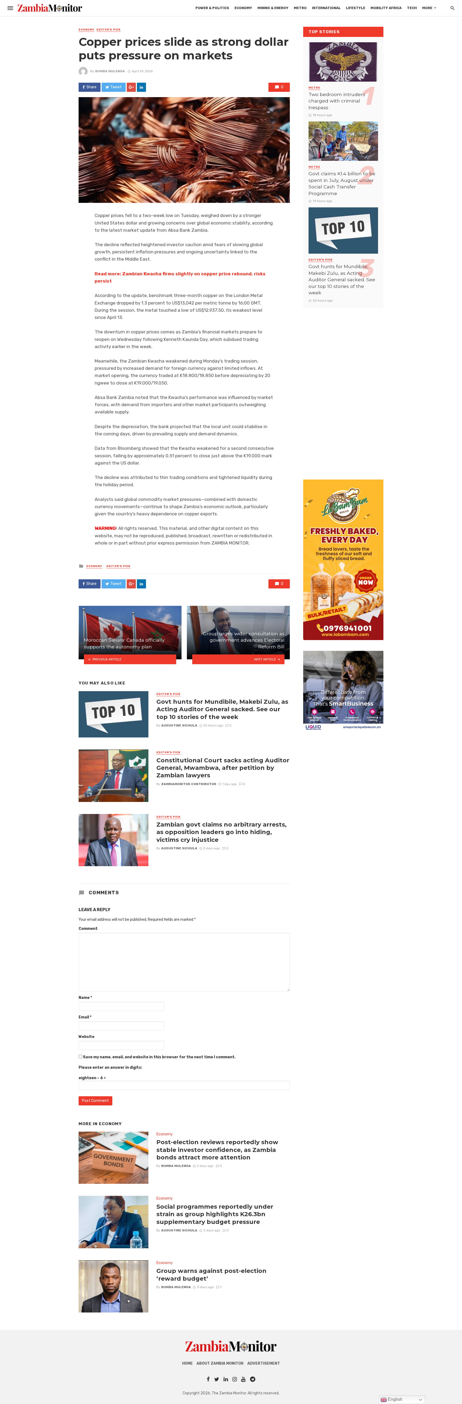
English (394, 1399)
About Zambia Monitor (220, 1363)
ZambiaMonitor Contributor (188, 784)
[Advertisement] (343, 388)
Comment (88, 928)
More (427, 8)
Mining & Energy (272, 8)
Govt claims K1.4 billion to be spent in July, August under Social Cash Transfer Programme (342, 183)
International (326, 8)
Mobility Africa (386, 8)
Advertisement (263, 1363)
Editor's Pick (109, 29)
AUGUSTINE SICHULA (179, 725)
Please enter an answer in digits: (110, 1067)
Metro (300, 8)
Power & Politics (212, 8)
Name (85, 997)
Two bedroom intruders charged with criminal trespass (337, 101)
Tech (412, 8)
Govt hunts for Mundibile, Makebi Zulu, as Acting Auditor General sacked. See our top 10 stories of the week (222, 709)
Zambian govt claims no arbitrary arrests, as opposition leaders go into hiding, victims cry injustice (221, 832)
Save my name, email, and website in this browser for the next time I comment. (159, 1057)
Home (187, 1363)
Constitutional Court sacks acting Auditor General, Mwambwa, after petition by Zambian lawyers (222, 768)
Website (86, 1036)
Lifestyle (355, 8)
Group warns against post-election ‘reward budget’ (211, 1274)
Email (85, 1017)
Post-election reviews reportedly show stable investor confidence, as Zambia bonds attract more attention (217, 1150)
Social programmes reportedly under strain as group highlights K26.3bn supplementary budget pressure (214, 1214)
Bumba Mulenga (110, 71)
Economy (243, 8)
